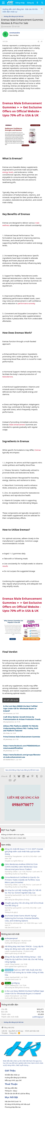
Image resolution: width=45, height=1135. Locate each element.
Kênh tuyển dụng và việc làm (15, 953)
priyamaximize (9, 722)
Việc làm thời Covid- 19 (13, 927)
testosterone (7, 376)
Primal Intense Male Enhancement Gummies (21, 737)
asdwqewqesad (11, 938)
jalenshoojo (8, 739)
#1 (42, 41)
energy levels (7, 172)
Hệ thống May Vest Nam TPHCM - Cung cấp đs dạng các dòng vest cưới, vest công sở (24, 947)
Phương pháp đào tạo (13, 1107)
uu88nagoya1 (38, 1017)
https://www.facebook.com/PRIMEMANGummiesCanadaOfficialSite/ (21, 747)
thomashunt (8, 713)
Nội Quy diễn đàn (11, 1088)
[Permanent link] (40, 115)
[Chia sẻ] (38, 41)
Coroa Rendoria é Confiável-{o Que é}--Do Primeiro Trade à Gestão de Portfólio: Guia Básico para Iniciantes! (22, 879)
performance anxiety (26, 303)
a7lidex (7, 733)
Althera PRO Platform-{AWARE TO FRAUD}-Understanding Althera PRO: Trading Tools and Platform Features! (21, 728)
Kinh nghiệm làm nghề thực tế (16, 966)
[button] (3, 2)
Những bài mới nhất (10, 934)
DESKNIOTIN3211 (10, 760)
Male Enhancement (17, 424)
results (5, 566)
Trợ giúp (5, 1033)
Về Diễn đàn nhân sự (12, 1075)
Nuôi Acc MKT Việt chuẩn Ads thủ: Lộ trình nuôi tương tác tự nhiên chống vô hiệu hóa (24, 972)
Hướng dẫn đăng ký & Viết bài (15, 943)
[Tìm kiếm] (42, 2)
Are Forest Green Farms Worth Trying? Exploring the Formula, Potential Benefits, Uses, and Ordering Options (22, 918)
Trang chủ (12, 1033)
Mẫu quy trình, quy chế (13, 1080)
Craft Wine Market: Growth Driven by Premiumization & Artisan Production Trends (22, 718)
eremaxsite (7, 26)
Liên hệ (4, 1031)
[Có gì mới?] (37, 2)
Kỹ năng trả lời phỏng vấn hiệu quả (17, 1104)
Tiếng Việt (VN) (8, 1027)
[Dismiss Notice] (41, 9)
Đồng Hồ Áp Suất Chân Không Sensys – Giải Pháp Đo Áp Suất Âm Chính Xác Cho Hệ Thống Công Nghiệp (24, 959)
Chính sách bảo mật (32, 1031)
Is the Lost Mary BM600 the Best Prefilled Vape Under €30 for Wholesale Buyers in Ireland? (20, 708)
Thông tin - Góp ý (11, 1091)
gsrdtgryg (12, 983)
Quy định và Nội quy (16, 1031)
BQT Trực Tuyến (8, 830)
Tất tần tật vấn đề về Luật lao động (17, 1093)
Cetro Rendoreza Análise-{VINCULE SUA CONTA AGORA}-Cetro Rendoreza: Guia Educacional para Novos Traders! (21, 866)
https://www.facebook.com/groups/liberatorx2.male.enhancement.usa (22, 756)
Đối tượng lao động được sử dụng (17, 899)
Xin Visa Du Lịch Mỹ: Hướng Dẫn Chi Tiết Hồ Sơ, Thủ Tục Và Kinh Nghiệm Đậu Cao (23, 891)
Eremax (38, 450)
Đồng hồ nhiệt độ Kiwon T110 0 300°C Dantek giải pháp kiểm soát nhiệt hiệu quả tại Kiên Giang (24, 851)
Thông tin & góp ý (11, 912)
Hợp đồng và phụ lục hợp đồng (16, 874)
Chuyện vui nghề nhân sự (14, 861)
